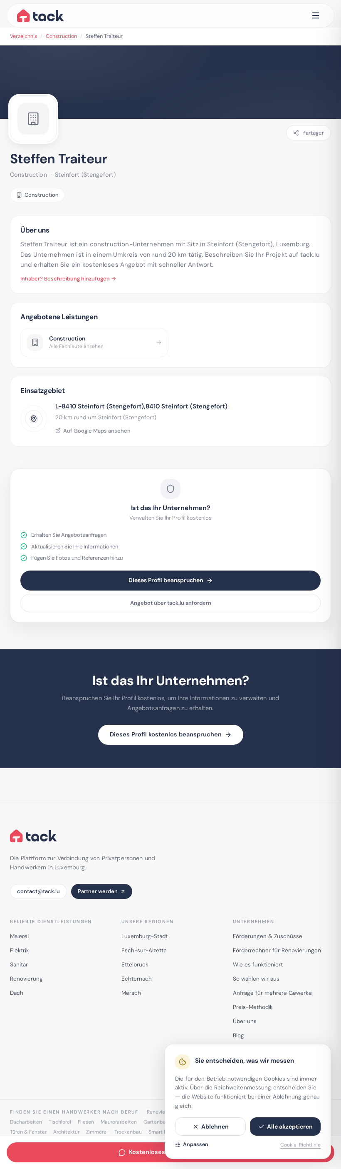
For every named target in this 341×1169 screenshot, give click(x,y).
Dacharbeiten (26, 1122)
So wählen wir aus (256, 978)
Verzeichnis (23, 36)
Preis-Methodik (253, 1007)
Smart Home (163, 1132)
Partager (313, 132)
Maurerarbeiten (119, 1122)
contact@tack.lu (38, 891)
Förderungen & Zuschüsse (267, 936)
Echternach (136, 978)
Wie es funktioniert (258, 964)
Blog (238, 1035)
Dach (16, 992)
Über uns (245, 1021)
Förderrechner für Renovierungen (277, 950)
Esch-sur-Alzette (144, 950)
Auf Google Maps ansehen (97, 430)
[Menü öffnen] (315, 15)
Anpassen (195, 1144)
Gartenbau (156, 1122)
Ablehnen (215, 1126)
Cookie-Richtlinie (300, 1144)
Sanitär (19, 964)
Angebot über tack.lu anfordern (170, 602)
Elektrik (19, 950)
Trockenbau (128, 1132)
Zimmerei (97, 1132)
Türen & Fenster (28, 1132)
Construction (61, 36)
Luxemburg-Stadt (144, 936)
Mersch (131, 992)
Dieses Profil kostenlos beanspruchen (166, 734)
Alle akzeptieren (290, 1126)
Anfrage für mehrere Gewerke (272, 992)
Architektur (66, 1132)
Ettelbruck (134, 964)
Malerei (19, 936)
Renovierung (26, 978)
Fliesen (86, 1122)
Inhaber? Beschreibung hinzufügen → (68, 278)
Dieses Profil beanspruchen (165, 580)
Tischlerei (60, 1122)
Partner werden (98, 891)
